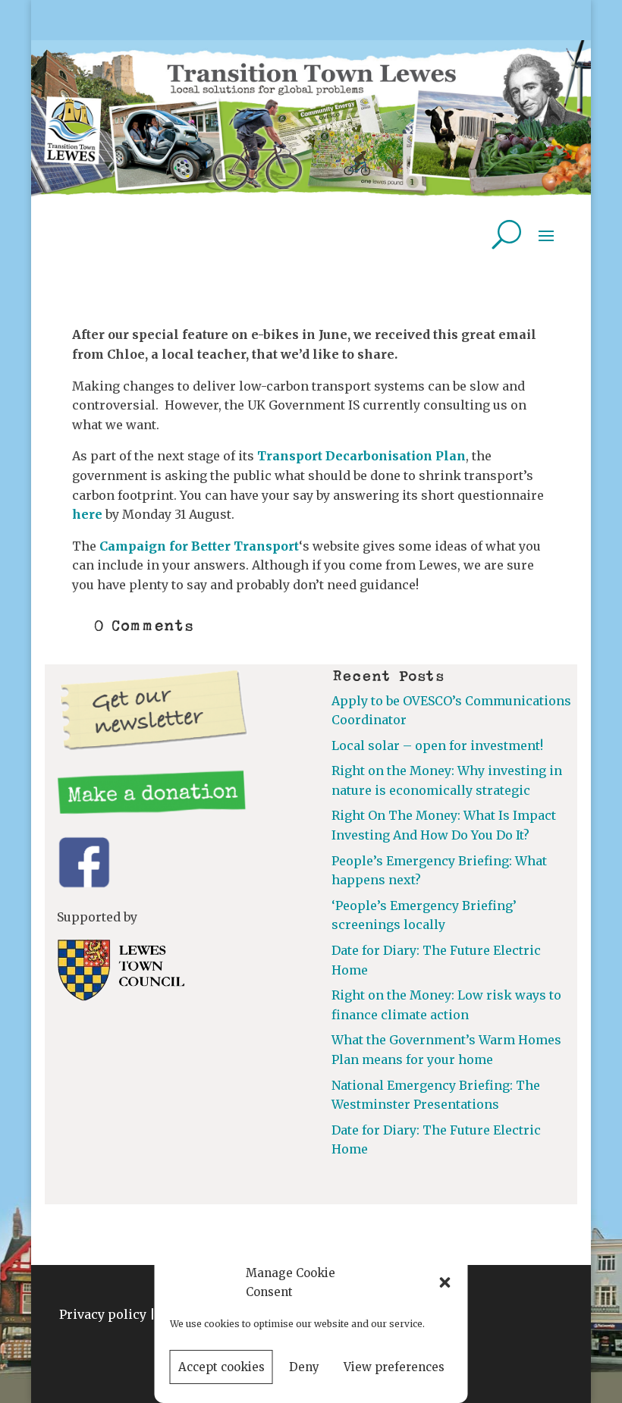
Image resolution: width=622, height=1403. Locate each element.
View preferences (394, 1367)
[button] (445, 1282)
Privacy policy (102, 1314)
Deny (304, 1367)
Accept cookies (221, 1367)
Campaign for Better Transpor (196, 546)
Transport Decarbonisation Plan (361, 455)
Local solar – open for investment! (437, 745)
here (87, 514)
